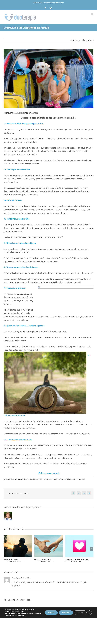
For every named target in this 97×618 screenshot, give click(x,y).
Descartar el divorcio (72, 559)
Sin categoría (60, 479)
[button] (5, 549)
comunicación (46, 479)
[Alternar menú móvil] (92, 14)
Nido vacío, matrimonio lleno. (44, 559)
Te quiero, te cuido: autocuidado (15, 559)
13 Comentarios (52, 562)
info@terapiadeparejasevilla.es (54, 3)
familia (53, 479)
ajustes (22, 616)
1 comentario (81, 479)
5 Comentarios (84, 562)
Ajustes (80, 612)
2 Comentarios (20, 562)
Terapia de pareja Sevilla (14, 479)
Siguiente (87, 40)
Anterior (76, 40)
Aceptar (51, 612)
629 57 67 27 (37, 3)
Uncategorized (70, 479)
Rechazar (65, 612)
